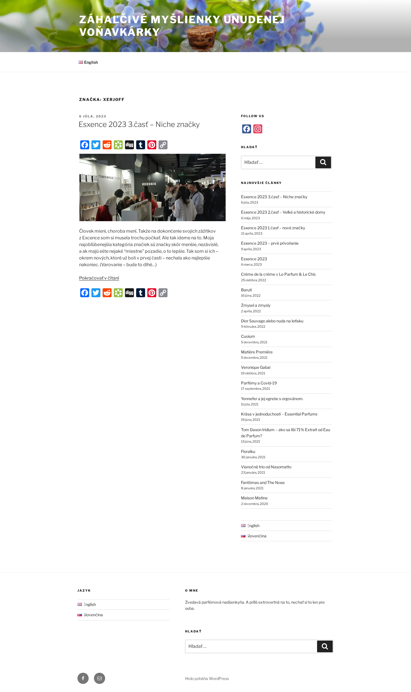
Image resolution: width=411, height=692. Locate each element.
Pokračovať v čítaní (99, 278)
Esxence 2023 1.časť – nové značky (273, 227)
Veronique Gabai (255, 367)
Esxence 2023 (254, 258)
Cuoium (248, 336)
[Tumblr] (140, 144)
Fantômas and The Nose (263, 482)
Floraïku (248, 451)
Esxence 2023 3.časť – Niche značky (139, 124)
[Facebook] (84, 144)
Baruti (246, 289)
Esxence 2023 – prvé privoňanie (270, 243)
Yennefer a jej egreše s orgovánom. (272, 398)
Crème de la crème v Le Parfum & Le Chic (278, 274)
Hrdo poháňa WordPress (207, 678)
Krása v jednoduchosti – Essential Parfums (279, 414)
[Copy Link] (163, 144)
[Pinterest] (151, 144)
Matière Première (257, 351)
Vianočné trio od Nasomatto (266, 466)
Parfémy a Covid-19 (259, 383)
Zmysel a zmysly (255, 305)
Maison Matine (254, 497)
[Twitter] (95, 144)
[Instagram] (257, 128)
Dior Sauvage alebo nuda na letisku (272, 320)
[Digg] (129, 144)
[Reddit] (107, 144)
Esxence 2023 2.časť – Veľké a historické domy (283, 212)
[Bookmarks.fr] (118, 144)
